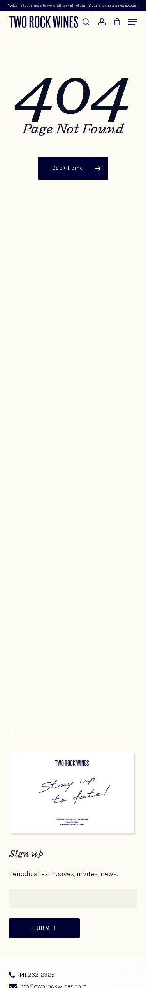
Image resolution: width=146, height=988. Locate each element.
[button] (132, 22)
